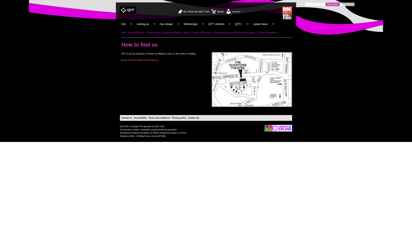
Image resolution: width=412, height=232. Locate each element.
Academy (320, 4)
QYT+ (238, 24)
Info (123, 32)
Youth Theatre (332, 4)
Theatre (310, 4)
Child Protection (267, 32)
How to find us (136, 32)
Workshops (190, 24)
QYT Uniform (216, 24)
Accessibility (140, 118)
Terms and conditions (159, 118)
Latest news (260, 24)
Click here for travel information (139, 60)
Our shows (166, 24)
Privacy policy (179, 118)
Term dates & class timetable (164, 32)
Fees (186, 32)
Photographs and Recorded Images (235, 32)
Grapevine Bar (347, 4)
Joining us (143, 24)
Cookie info (193, 118)
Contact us (127, 118)
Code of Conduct (202, 32)
